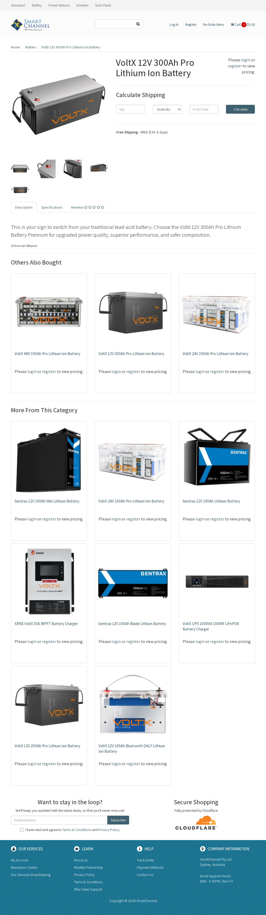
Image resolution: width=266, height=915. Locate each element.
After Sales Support (88, 889)
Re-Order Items (213, 24)
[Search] (138, 24)
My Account (19, 860)
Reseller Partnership (88, 867)
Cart (244, 24)
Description (23, 207)
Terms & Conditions (76, 829)
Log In (174, 24)
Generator (18, 5)
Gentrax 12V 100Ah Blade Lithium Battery (132, 623)
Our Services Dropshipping (30, 874)
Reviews (77, 207)
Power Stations (59, 5)
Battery (37, 5)
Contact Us (145, 874)
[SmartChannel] (30, 24)
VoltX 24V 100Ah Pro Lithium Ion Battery (215, 353)
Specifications (51, 207)
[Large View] (20, 169)
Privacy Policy (108, 829)
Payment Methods (150, 867)
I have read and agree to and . (72, 829)
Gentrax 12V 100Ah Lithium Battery (211, 501)
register (235, 66)
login (245, 60)
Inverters (82, 5)
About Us (81, 860)
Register (190, 24)
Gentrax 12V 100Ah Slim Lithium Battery (47, 501)
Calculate (240, 109)
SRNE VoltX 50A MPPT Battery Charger (46, 623)
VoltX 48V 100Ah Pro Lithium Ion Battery (47, 353)
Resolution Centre (24, 867)
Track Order (145, 860)
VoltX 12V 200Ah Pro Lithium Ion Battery (131, 353)
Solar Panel (103, 5)
